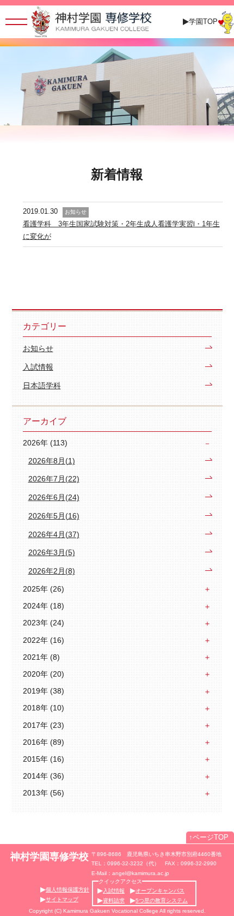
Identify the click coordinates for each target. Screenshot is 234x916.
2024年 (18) (43, 605)
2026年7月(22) (53, 479)
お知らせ (38, 349)
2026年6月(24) (53, 497)
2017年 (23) (43, 725)
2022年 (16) (43, 640)
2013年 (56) (43, 792)
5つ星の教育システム (162, 900)
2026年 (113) (45, 442)
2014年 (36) (43, 776)
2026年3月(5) (51, 553)
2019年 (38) (43, 690)
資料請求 (114, 900)
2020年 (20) (43, 674)
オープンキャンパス (160, 891)
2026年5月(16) (53, 516)
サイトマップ (62, 899)
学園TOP (203, 21)
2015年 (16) (43, 759)
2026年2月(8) (51, 571)
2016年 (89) (43, 742)
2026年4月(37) (53, 535)
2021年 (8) (41, 657)
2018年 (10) (43, 707)
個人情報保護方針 (67, 890)
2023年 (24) (43, 622)
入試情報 (38, 367)
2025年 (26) (43, 588)
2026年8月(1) (51, 461)
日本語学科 (42, 386)
